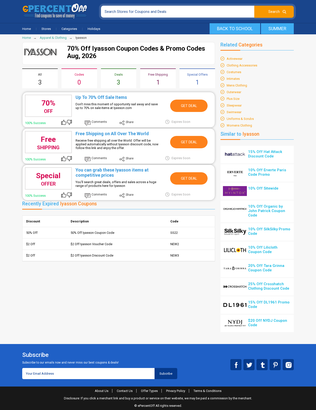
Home (26, 29)
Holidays (94, 29)
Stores (46, 29)
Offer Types (149, 391)
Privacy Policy (175, 391)
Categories (69, 29)
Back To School (235, 28)
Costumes (234, 72)
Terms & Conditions (207, 391)
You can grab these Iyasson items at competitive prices (112, 172)
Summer (277, 28)
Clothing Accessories (242, 65)
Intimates (233, 79)
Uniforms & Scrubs (240, 119)
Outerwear (234, 92)
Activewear (234, 59)
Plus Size (233, 99)
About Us (101, 391)
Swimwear (234, 112)
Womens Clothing (239, 125)
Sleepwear (234, 105)
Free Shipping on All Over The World (112, 133)
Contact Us (125, 391)
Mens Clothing (237, 85)
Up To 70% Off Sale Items (101, 97)
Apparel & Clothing (53, 38)
